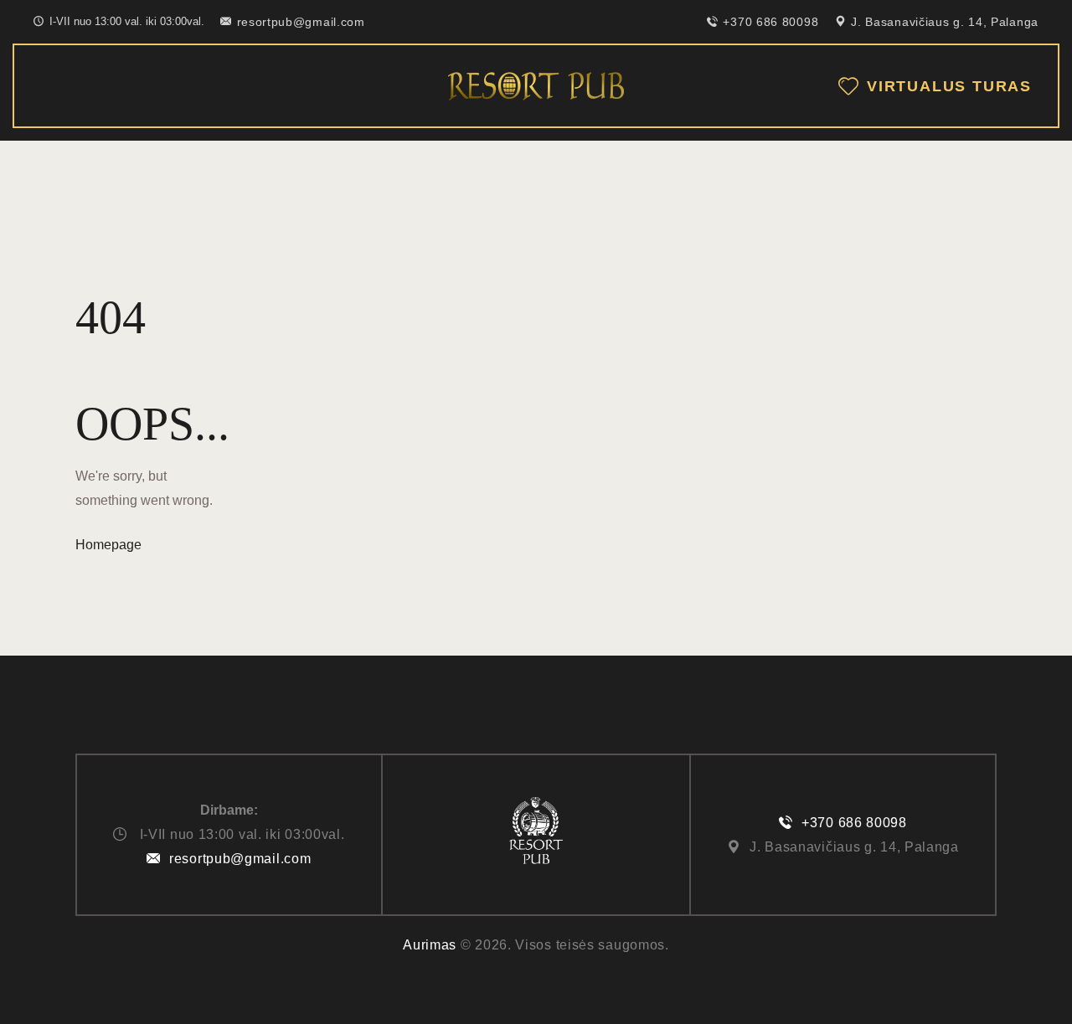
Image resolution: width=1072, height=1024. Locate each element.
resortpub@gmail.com (240, 859)
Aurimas (429, 945)
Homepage (108, 545)
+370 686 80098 (854, 823)
